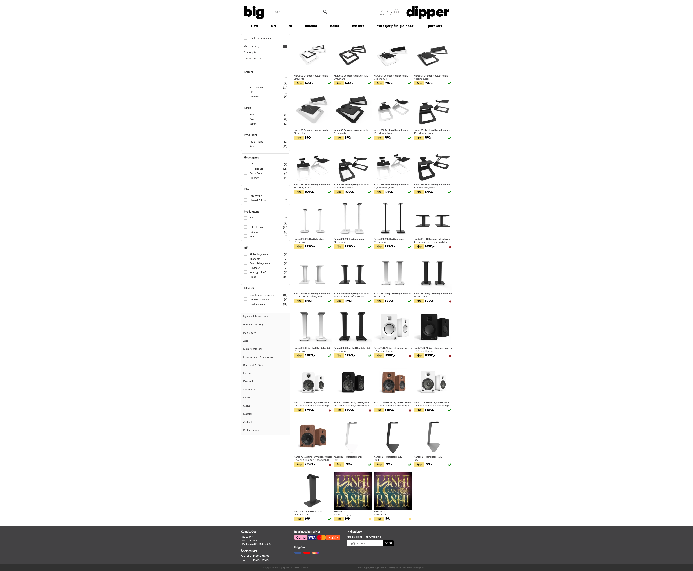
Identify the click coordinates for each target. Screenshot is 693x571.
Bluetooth (254, 258)
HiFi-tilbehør (256, 87)
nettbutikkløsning (386, 567)
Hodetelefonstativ (259, 299)
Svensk (247, 405)
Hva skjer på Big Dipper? (396, 26)
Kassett (358, 26)
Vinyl (254, 26)
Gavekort (435, 26)
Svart (252, 119)
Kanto (252, 146)
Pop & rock (249, 332)
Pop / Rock (255, 173)
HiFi (273, 26)
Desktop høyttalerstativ (262, 295)
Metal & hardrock (252, 348)
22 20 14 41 (248, 536)
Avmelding (375, 536)
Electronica (249, 381)
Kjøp (299, 83)
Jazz (245, 340)
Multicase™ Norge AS (414, 567)
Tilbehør (311, 26)
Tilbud (252, 276)
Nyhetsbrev (354, 531)
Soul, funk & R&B (253, 365)
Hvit (251, 114)
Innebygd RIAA (257, 272)
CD (290, 26)
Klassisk (247, 413)
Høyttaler (254, 267)
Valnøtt (253, 123)
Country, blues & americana (258, 357)
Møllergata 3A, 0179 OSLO (256, 544)
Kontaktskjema (250, 540)
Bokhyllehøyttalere (259, 263)
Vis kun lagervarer (261, 38)
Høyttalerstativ (257, 304)
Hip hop (247, 373)
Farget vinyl (255, 195)
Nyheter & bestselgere (255, 316)
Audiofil (247, 422)
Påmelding (356, 536)
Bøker (334, 26)
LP (251, 92)
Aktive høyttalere (258, 254)
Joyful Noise (256, 141)
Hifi (251, 83)
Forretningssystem (366, 567)
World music (250, 389)
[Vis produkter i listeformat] (284, 46)
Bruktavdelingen (252, 430)
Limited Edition (257, 200)
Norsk (246, 397)
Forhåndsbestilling (253, 324)
